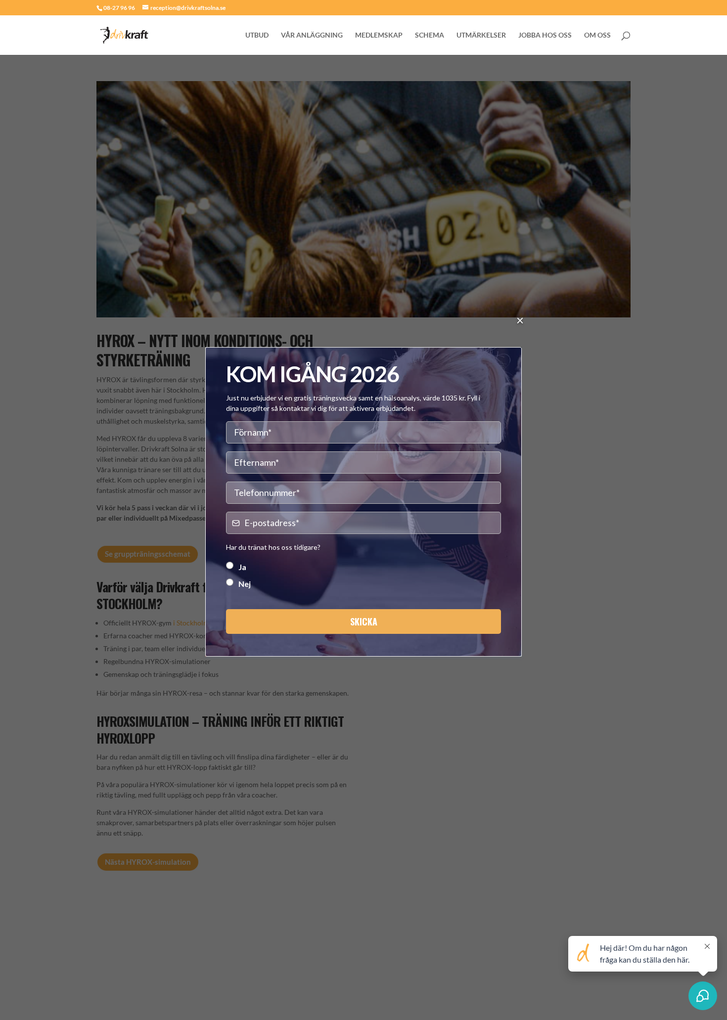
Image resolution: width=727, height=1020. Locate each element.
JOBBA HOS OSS (545, 35)
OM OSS (597, 35)
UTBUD (257, 35)
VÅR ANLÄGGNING (312, 35)
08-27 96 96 (119, 7)
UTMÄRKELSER (481, 35)
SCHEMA (429, 35)
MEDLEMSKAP (379, 35)
